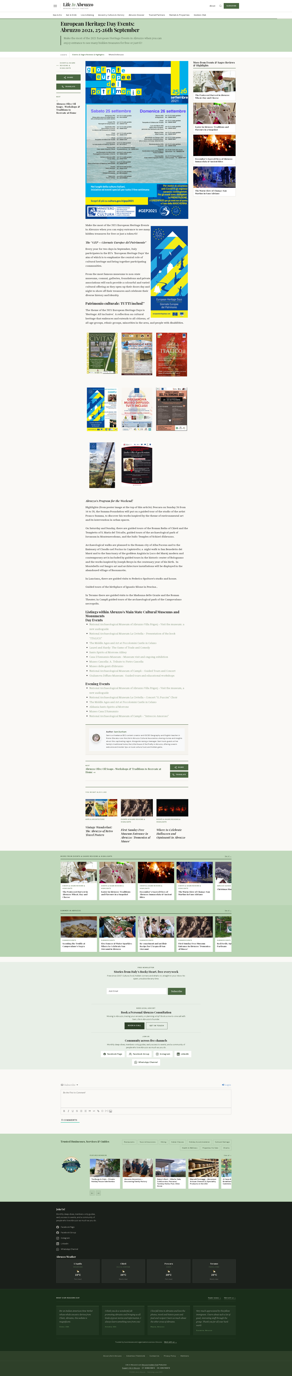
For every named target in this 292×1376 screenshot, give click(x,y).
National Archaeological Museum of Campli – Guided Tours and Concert (132, 671)
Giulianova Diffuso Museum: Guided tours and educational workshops (131, 675)
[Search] (220, 6)
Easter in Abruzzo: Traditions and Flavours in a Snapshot (212, 128)
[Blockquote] (90, 1111)
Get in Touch (156, 1026)
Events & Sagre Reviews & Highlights (88, 55)
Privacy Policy (170, 1356)
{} (102, 1111)
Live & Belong (87, 15)
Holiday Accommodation (199, 1142)
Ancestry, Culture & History (111, 15)
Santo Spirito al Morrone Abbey (108, 652)
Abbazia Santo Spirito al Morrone (109, 707)
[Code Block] (94, 1111)
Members (185, 1356)
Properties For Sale (210, 1148)
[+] (106, 1111)
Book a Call (134, 1025)
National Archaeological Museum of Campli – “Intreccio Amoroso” (129, 716)
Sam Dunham (120, 732)
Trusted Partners (157, 15)
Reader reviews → (214, 1298)
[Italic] (68, 1111)
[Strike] (77, 1111)
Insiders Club (200, 15)
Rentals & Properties (179, 15)
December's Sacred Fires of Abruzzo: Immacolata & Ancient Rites (214, 160)
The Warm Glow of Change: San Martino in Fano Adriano (211, 192)
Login (227, 1084)
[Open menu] (55, 6)
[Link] (98, 1111)
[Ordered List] (81, 1111)
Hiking (163, 1142)
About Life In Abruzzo (112, 1356)
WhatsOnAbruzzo (116, 55)
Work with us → (230, 1298)
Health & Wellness (189, 1148)
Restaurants (129, 1142)
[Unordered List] (85, 1111)
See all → (228, 856)
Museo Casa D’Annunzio (103, 711)
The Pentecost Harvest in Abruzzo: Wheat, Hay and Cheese (212, 96)
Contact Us (154, 1356)
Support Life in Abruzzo (131, 1368)
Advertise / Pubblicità (135, 1356)
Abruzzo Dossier (136, 15)
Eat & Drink (71, 15)
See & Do (57, 15)
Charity (226, 1148)
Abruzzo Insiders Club (150, 1365)
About (212, 6)
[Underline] (73, 1111)
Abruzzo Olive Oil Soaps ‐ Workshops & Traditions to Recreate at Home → (123, 770)
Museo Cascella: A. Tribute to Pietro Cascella (116, 661)
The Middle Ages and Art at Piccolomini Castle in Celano (122, 643)
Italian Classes (177, 1142)
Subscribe (231, 6)
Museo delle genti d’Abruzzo (106, 666)
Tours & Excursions (148, 1142)
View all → (227, 1155)
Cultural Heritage (222, 1142)
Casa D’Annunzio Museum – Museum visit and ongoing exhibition (128, 657)
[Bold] (64, 1111)
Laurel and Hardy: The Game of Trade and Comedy (119, 647)
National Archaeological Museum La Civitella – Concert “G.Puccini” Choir (133, 697)
